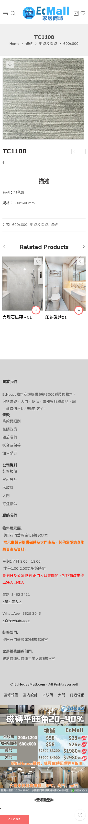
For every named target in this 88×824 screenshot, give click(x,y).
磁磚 (29, 43)
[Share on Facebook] (3, 162)
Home (14, 43)
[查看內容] (36, 310)
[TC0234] (74, 152)
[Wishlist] (10, 64)
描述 (44, 181)
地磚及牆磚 (48, 43)
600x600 (70, 43)
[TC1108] (43, 99)
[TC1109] (83, 152)
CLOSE (14, 819)
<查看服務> (44, 800)
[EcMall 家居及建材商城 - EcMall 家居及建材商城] (46, 14)
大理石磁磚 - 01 (17, 317)
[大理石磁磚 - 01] (22, 283)
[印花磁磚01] (65, 283)
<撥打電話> (12, 601)
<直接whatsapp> (16, 620)
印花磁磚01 (56, 317)
